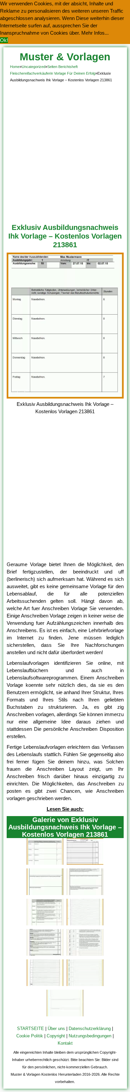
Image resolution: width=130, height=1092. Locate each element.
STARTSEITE (30, 1028)
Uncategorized (33, 67)
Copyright (56, 1035)
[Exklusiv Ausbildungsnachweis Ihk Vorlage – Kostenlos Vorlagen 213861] (65, 397)
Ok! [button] (4, 40)
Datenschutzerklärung (90, 1028)
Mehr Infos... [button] (95, 33)
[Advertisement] (65, 152)
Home (15, 67)
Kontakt (65, 1043)
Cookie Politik (29, 1035)
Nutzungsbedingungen (90, 1035)
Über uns (56, 1028)
